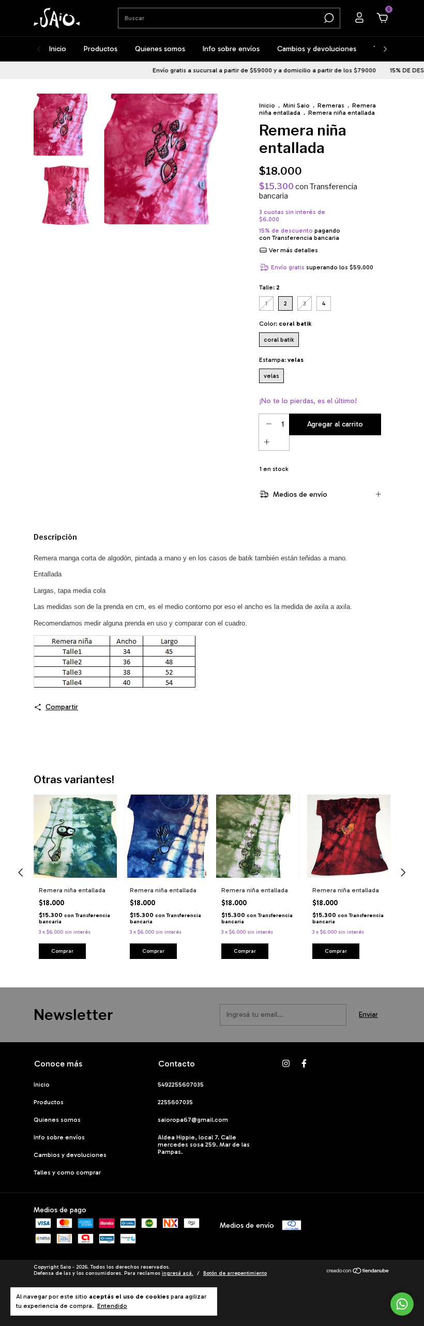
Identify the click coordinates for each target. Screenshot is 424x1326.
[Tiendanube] (358, 1271)
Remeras (330, 105)
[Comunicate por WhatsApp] (402, 1304)
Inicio (57, 48)
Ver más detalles (292, 250)
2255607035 (175, 1102)
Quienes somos (160, 48)
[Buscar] (328, 18)
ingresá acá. (177, 1273)
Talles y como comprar (67, 1172)
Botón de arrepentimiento (235, 1273)
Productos (100, 48)
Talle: (269, 287)
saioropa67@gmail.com (193, 1119)
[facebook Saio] (304, 1063)
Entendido (112, 1305)
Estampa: (281, 359)
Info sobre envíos (231, 48)
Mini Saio (296, 105)
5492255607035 (181, 1084)
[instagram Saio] (286, 1063)
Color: (285, 323)
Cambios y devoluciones (316, 48)
